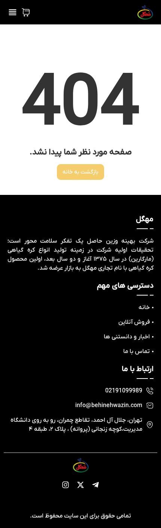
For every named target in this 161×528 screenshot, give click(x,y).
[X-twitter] (80, 485)
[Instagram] (65, 485)
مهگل (145, 219)
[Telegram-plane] (95, 485)
